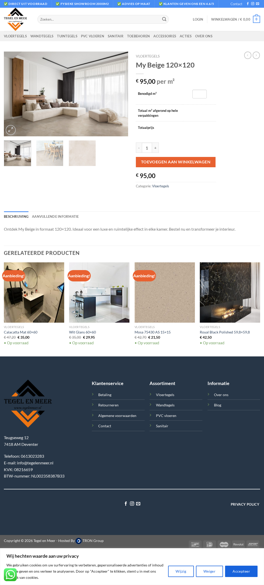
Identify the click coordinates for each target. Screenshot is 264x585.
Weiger (209, 571)
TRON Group (93, 540)
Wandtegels (42, 36)
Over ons (203, 36)
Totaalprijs (146, 128)
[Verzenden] (164, 19)
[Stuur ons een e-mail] (257, 4)
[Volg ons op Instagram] (252, 4)
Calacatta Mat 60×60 (20, 332)
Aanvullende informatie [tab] (55, 216)
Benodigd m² (147, 93)
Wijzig (181, 571)
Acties (186, 36)
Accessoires (164, 36)
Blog (217, 405)
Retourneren (108, 405)
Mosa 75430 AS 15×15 (153, 332)
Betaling (104, 394)
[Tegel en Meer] (17, 19)
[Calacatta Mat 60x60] (34, 292)
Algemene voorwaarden (117, 415)
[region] (132, 566)
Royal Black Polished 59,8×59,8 (225, 332)
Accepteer (241, 571)
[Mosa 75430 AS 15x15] (165, 292)
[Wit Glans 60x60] (99, 292)
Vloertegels (15, 36)
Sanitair (115, 36)
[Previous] (13, 94)
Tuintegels (67, 36)
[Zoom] (11, 130)
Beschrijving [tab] (16, 216)
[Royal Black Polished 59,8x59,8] (230, 292)
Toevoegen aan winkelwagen (176, 162)
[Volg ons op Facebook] (247, 4)
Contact (236, 4)
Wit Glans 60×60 (82, 332)
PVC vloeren (92, 36)
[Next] (119, 94)
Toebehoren (138, 36)
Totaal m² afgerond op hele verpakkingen (158, 113)
